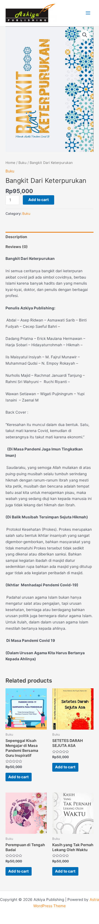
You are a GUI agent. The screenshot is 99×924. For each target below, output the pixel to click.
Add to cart (38, 199)
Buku (22, 163)
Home (10, 163)
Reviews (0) (17, 246)
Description (16, 237)
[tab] (50, 237)
